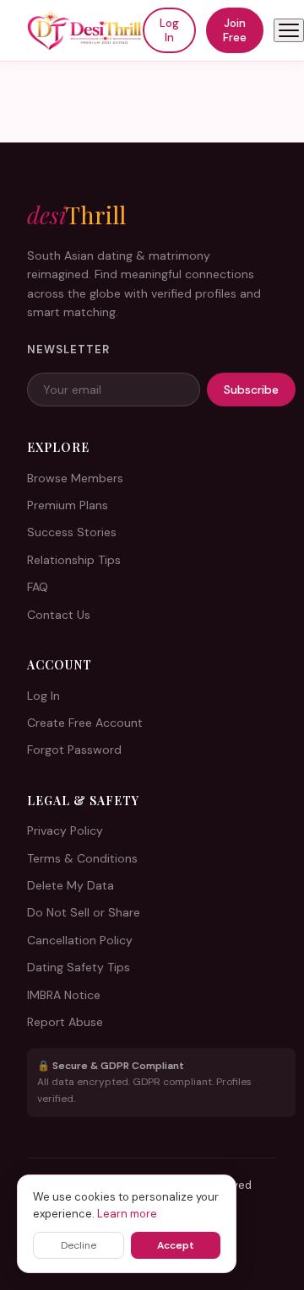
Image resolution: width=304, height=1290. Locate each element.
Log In (169, 30)
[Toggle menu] (289, 30)
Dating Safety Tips (78, 967)
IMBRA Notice (63, 994)
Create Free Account (85, 722)
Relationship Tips (74, 559)
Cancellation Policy (80, 940)
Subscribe (251, 389)
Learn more (127, 1214)
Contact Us (58, 614)
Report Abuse (65, 1021)
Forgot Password (74, 749)
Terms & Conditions (82, 858)
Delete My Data (70, 885)
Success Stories (72, 532)
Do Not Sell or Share (83, 912)
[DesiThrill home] (85, 30)
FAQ (37, 586)
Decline (78, 1245)
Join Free (235, 30)
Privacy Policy (65, 830)
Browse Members (75, 478)
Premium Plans (67, 505)
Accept (175, 1245)
